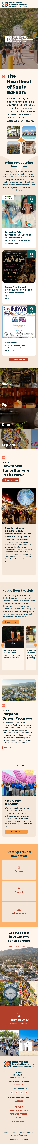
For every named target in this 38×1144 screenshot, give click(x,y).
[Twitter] (16, 1092)
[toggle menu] (34, 4)
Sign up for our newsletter (19, 947)
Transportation (18, 1114)
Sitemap (25, 1139)
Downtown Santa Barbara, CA (21, 1132)
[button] (35, 508)
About (18, 1107)
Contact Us (19, 1084)
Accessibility (14, 1139)
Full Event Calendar (18, 359)
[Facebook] (11, 1092)
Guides (18, 1117)
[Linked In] (26, 1092)
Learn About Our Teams (15, 832)
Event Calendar (18, 1110)
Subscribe (19, 1101)
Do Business (18, 1121)
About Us (7, 748)
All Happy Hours (10, 622)
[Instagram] (21, 1092)
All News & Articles (11, 480)
